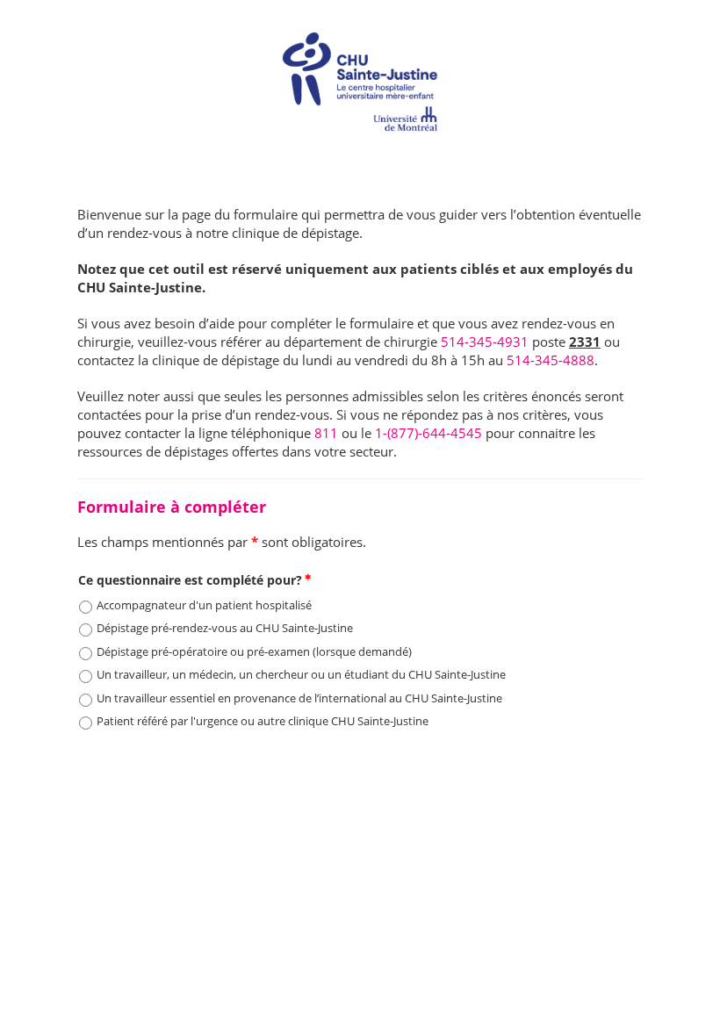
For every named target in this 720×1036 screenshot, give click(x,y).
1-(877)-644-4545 (428, 433)
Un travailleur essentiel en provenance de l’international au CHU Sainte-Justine (299, 698)
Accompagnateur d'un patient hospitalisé (204, 605)
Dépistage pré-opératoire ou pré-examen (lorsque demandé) (254, 651)
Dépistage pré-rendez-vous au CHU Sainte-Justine (225, 628)
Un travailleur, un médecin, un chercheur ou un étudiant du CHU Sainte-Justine (301, 674)
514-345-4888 (550, 360)
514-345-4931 (485, 341)
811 (326, 433)
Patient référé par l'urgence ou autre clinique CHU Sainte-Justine (262, 721)
